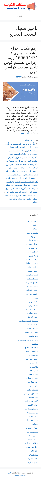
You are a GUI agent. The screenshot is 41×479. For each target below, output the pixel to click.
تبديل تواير (33, 255)
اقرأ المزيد (24, 133)
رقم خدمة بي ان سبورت (28, 340)
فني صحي (33, 386)
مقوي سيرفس (32, 432)
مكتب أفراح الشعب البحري (27, 195)
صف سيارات (17, 185)
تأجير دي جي (16, 144)
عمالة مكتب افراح (13, 188)
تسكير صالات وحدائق (29, 168)
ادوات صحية (33, 221)
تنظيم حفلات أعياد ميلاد (15, 171)
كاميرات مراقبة (31, 401)
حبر (36, 298)
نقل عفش (33, 455)
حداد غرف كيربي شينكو (28, 321)
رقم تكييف (33, 336)
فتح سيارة (34, 366)
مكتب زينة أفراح (24, 199)
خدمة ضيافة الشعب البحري (27, 178)
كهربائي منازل (32, 412)
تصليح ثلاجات (32, 278)
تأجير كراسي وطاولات (16, 161)
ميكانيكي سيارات (31, 443)
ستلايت (35, 344)
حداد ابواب (33, 301)
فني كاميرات (32, 389)
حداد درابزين (32, 305)
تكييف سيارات (32, 294)
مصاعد (35, 424)
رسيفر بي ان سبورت (29, 332)
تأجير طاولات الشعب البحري (19, 154)
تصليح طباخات (32, 286)
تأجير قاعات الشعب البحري (27, 157)
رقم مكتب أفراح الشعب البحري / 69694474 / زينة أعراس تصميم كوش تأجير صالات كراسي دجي (21, 60)
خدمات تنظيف (32, 328)
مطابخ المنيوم (32, 428)
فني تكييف (33, 374)
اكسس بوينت (32, 233)
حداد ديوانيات (32, 313)
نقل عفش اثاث (31, 458)
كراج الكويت (33, 405)
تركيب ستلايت (32, 259)
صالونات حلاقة (32, 351)
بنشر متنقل (33, 240)
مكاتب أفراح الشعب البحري (26, 192)
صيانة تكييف (33, 355)
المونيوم (34, 236)
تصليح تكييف (32, 271)
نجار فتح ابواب (32, 447)
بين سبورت (33, 248)
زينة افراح (27, 185)
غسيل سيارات (32, 359)
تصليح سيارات (32, 282)
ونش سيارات (32, 462)
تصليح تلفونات (32, 275)
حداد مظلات (33, 324)
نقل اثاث (34, 451)
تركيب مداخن (32, 267)
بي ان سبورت (32, 244)
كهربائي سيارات (31, 409)
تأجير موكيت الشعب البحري (26, 164)
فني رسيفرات (32, 378)
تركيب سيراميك (31, 263)
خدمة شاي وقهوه (14, 175)
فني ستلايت (33, 382)
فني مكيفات (33, 397)
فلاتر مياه (34, 370)
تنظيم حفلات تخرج (30, 175)
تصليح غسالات (32, 290)
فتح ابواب (34, 363)
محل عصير (33, 416)
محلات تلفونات (32, 420)
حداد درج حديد (32, 309)
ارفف (35, 225)
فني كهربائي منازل (30, 393)
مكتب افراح (30, 140)
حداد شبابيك (33, 317)
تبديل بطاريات (32, 252)
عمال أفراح (25, 188)
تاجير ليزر (10, 164)
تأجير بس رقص (28, 144)
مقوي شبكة (33, 435)
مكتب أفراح (9, 192)
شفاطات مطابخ (31, 347)
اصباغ (35, 229)
